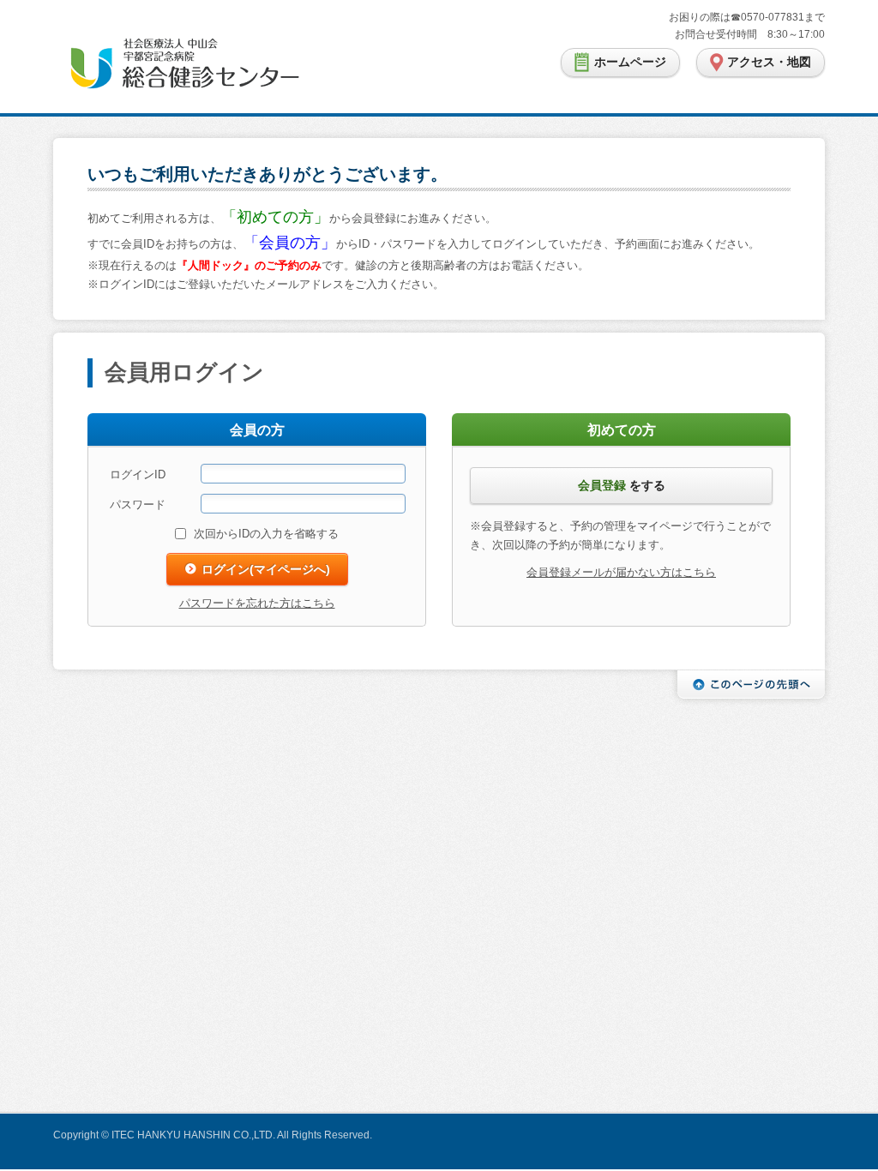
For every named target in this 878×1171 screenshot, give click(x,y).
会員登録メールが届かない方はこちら (621, 572)
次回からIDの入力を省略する (266, 533)
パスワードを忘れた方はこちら (257, 603)
